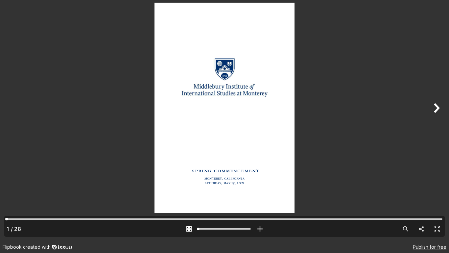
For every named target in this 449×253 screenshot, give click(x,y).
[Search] (405, 229)
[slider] (224, 229)
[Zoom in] (260, 229)
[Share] (421, 229)
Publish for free (429, 247)
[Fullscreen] (437, 229)
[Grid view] (189, 229)
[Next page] (436, 120)
